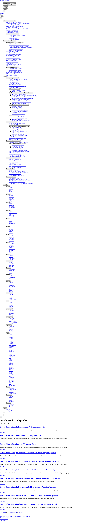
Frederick (11, 257)
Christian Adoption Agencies (15, 68)
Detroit (10, 275)
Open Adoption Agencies (11, 60)
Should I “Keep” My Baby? (18, 145)
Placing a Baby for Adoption (12, 78)
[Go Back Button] (0, 15)
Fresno (10, 203)
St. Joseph (11, 290)
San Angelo (11, 380)
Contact (5, 9)
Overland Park (12, 249)
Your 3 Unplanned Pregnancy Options (17, 143)
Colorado (8, 210)
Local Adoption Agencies (11, 56)
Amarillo (11, 337)
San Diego (11, 206)
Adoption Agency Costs (11, 27)
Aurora (10, 211)
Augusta (11, 229)
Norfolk (10, 390)
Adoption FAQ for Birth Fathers (16, 175)
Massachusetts (9, 261)
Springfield (11, 265)
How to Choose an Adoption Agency (14, 26)
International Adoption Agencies (13, 54)
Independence (12, 283)
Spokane (11, 398)
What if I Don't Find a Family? (16, 139)
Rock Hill (11, 323)
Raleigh (10, 298)
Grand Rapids (12, 277)
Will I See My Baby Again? (15, 159)
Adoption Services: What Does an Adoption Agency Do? (19, 23)
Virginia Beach (12, 393)
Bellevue (11, 396)
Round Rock (12, 378)
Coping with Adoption (17, 119)
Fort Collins (11, 215)
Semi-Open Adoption (13, 162)
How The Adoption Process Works (14, 22)
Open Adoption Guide (14, 160)
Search (1, 16)
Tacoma (10, 400)
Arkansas (8, 194)
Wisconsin (8, 402)
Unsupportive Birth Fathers (15, 174)
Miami (10, 221)
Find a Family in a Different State (19, 135)
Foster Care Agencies (11, 52)
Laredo (10, 360)
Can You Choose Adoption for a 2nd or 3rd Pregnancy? (24, 96)
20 (19, 512)
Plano (10, 376)
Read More (2, 432)
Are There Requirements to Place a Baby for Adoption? (20, 92)
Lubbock (11, 365)
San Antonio (11, 381)
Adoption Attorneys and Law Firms (17, 35)
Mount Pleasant (12, 321)
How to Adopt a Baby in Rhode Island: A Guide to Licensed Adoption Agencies (29, 504)
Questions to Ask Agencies (12, 30)
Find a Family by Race (17, 130)
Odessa (10, 372)
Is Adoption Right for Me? (14, 88)
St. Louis (11, 291)
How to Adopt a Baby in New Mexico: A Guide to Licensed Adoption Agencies (29, 496)
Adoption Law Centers (14, 36)
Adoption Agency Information (9, 3)
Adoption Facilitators (13, 38)
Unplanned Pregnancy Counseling (16, 155)
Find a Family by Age (17, 132)
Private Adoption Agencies (12, 51)
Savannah (11, 233)
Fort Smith (11, 197)
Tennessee (8, 325)
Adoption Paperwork (13, 87)
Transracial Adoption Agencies (13, 58)
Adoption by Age (16, 112)
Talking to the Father (13, 170)
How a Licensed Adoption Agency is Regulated (17, 28)
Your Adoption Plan (13, 82)
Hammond (11, 238)
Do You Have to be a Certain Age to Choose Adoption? (24, 95)
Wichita (10, 252)
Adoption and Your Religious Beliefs (20, 103)
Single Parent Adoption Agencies (13, 64)
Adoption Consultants (14, 39)
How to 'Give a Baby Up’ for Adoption (18, 79)
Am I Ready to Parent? (17, 146)
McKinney (11, 368)
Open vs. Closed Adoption (15, 164)
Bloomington (12, 269)
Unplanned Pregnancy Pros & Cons (17, 156)
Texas (7, 333)
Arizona (8, 186)
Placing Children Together (15, 84)
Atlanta (10, 227)
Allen (10, 335)
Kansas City (11, 243)
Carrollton (11, 343)
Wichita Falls (12, 385)
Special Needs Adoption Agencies (13, 59)
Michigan (8, 274)
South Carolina (9, 317)
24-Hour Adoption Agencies (15, 43)
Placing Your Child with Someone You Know (19, 180)
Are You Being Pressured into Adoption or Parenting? (21, 183)
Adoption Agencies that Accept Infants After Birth (20, 47)
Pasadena (11, 373)
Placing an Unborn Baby (17, 106)
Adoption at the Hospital (17, 108)
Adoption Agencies (4, 0)
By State (5, 7)
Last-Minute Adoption (17, 107)
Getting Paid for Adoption (15, 80)
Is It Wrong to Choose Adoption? (19, 118)
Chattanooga (11, 326)
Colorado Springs (13, 213)
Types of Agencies (14, 516)
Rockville (11, 259)
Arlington (11, 338)
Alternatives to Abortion (17, 147)
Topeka (10, 251)
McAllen (11, 367)
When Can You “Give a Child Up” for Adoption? (19, 104)
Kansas (8, 242)
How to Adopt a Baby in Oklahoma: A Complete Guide (20, 435)
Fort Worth (11, 351)
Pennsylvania (9, 309)
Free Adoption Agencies (11, 75)
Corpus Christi (12, 346)
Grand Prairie (12, 355)
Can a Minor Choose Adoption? (19, 94)
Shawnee (11, 250)
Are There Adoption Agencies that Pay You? (19, 45)
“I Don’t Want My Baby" (14, 152)
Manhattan (11, 246)
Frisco (10, 352)
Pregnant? (5, 6)
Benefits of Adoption (16, 91)
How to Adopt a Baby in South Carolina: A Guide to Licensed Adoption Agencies (30, 470)
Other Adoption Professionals (12, 34)
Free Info (2, 13)
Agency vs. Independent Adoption (14, 25)
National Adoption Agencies (12, 55)
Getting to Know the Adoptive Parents (17, 166)
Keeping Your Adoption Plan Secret (17, 182)
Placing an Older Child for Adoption (20, 111)
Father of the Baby (10, 168)
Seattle (10, 397)
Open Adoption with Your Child (12, 158)
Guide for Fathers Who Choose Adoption (18, 172)
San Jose (11, 208)
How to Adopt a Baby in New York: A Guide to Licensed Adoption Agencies (28, 487)
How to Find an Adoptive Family (16, 124)
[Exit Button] (2, 15)
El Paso (10, 350)
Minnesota (8, 267)
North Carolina (9, 293)
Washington (8, 394)
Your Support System (10, 176)
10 (13, 512)
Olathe (10, 247)
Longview (11, 364)
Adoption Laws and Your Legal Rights (17, 86)
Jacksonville (11, 219)
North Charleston (13, 322)
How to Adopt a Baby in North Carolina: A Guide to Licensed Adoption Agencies (30, 478)
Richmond (11, 392)
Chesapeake (11, 388)
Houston (11, 356)
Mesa (10, 190)
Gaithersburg (12, 258)
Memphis (11, 330)
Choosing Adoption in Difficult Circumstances (22, 98)
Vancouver (11, 401)
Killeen (10, 359)
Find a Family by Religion (18, 129)
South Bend (11, 241)
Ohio (7, 301)
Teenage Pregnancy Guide (15, 154)
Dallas (10, 347)
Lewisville (11, 363)
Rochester (11, 271)
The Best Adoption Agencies (12, 32)
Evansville (11, 235)
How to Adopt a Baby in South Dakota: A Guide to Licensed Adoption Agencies (29, 461)
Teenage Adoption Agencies (15, 50)
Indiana (7, 234)
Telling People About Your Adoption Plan (18, 179)
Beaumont (11, 341)
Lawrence (11, 245)
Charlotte (11, 294)
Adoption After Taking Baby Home (20, 110)
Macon (10, 231)
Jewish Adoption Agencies (15, 70)
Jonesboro (11, 198)
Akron (10, 302)
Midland (11, 371)
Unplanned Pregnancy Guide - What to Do (18, 142)
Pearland (11, 375)
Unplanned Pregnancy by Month (19, 150)
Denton (10, 349)
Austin (10, 339)
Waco (10, 384)
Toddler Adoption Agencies (12, 73)
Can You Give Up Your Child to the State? (21, 102)
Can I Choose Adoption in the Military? (21, 100)
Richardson (11, 377)
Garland (10, 354)
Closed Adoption (12, 163)
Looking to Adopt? (10, 410)
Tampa (10, 225)
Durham (10, 295)
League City (11, 362)
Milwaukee (11, 406)
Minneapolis (11, 270)
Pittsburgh (11, 314)
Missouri (8, 281)
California (8, 202)
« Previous (2, 512)
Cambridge (11, 263)
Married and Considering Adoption (17, 171)
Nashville (11, 331)
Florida (7, 218)
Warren (10, 279)
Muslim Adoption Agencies (15, 71)
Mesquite (11, 369)
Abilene (10, 334)
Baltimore (11, 255)
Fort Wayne (11, 237)
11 (15, 512)
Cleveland (11, 305)
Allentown (11, 310)
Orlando (10, 222)
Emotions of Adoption (13, 115)
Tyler (10, 382)
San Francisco (12, 207)
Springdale (11, 200)
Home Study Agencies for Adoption (14, 72)
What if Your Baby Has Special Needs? (21, 99)
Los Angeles (11, 205)
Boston (10, 262)
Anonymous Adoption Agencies (16, 49)
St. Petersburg (12, 223)
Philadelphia (11, 313)
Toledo (10, 307)
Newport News (12, 389)
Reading (11, 315)
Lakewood (11, 217)
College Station (12, 345)
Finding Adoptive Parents (11, 122)
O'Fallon (11, 287)
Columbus (11, 230)
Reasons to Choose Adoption (18, 90)
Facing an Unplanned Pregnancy (13, 140)
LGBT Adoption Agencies (12, 63)
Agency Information (4, 516)
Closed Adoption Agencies (12, 62)
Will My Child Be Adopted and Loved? (21, 120)
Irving (10, 358)
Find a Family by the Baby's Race (19, 131)
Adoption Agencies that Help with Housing (19, 46)
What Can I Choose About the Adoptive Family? (19, 126)
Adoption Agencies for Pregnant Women (14, 42)
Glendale (11, 189)
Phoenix (10, 191)
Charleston (11, 318)
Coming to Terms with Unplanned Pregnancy (19, 151)
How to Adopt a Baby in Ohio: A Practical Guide (18, 444)
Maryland (8, 254)
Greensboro (11, 297)
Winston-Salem (12, 299)
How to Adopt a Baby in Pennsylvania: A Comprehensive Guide (23, 427)
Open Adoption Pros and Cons (16, 167)
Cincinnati (11, 303)
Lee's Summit (12, 286)
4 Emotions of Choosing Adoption (19, 116)
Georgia (8, 226)
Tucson (10, 192)
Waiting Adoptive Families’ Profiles (17, 123)
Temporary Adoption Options (18, 114)
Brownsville (11, 342)
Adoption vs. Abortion (17, 148)
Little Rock (11, 199)
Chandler (11, 187)
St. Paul (10, 273)
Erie (10, 311)
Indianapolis (11, 239)
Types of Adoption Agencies (9, 4)
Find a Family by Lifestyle (18, 134)
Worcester (11, 266)
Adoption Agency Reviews (12, 31)
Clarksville (11, 327)
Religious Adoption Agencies (12, 67)
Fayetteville (11, 195)
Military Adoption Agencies (12, 65)
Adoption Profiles (13, 136)
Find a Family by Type (17, 127)
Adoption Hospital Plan (14, 83)
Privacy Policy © (4, 519)
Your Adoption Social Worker (15, 178)
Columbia (11, 282)
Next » (21, 512)
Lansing (10, 278)
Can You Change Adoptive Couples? (17, 138)
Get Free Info (3, 520)
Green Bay (11, 404)
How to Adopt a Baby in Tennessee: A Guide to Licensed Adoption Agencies (28, 453)
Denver (10, 214)
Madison (11, 405)
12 (16, 512)
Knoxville (11, 329)
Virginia (7, 386)
